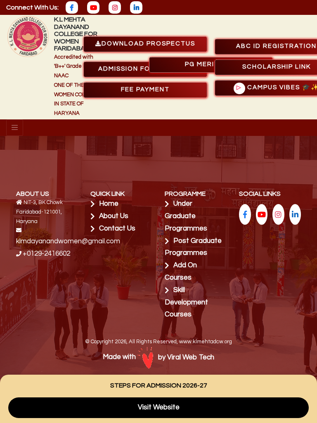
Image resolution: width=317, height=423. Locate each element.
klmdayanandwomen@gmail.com (68, 241)
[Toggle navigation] (14, 127)
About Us (113, 216)
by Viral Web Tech (186, 357)
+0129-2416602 (46, 253)
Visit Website (159, 407)
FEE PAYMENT (145, 89)
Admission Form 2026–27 (145, 69)
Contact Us (117, 228)
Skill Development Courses (186, 302)
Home (108, 203)
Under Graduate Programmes (186, 216)
